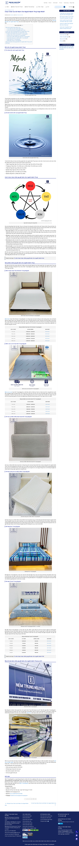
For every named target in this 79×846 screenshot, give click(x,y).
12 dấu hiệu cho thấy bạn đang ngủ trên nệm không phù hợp (66, 14)
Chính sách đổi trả (26, 817)
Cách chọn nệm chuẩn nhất (46, 816)
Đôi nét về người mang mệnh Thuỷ (12, 27)
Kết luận (7, 43)
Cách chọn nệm (63, 34)
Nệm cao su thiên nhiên (35, 841)
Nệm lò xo (49, 841)
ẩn (22, 25)
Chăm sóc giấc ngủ (64, 36)
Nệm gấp (54, 841)
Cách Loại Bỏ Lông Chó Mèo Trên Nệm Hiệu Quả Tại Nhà (66, 21)
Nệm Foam (7, 318)
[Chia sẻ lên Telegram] (36, 799)
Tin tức (60, 2)
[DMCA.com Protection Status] (30, 834)
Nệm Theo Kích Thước (18, 6)
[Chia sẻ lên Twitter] (27, 799)
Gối (48, 6)
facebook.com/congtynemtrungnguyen (19, 795)
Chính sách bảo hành (27, 816)
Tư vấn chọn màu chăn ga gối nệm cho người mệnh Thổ (29, 656)
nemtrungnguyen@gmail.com (13, 832)
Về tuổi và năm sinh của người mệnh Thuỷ (16, 30)
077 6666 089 (13, 830)
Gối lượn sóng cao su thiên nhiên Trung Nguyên (17, 37)
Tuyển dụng (66, 2)
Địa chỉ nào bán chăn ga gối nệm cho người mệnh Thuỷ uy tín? (18, 41)
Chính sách (55, 2)
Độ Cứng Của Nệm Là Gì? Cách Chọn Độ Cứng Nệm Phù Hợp (66, 17)
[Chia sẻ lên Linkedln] (34, 799)
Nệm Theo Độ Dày (30, 6)
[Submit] (64, 7)
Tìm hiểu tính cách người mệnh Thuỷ (15, 28)
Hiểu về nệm (62, 38)
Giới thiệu (45, 2)
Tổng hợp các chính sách (45, 817)
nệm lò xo (29, 712)
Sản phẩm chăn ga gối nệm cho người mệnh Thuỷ (16, 32)
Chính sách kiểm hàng (27, 824)
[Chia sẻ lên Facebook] (25, 799)
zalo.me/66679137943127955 (16, 793)
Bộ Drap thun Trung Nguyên (13, 39)
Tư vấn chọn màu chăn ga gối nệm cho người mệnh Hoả (29, 258)
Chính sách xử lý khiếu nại (28, 826)
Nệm (8, 6)
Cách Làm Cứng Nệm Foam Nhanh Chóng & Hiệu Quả (66, 28)
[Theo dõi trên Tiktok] (61, 816)
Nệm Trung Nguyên (24, 783)
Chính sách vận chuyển (27, 819)
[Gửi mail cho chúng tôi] (62, 816)
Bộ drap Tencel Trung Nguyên (14, 40)
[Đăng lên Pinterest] (31, 799)
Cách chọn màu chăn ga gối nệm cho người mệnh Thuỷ (17, 31)
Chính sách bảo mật (27, 821)
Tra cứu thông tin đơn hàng (46, 819)
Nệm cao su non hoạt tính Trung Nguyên (16, 35)
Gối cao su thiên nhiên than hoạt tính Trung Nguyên (18, 36)
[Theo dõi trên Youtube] (65, 816)
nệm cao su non (67, 46)
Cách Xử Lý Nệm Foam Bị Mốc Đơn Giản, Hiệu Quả (66, 24)
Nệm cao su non (8, 392)
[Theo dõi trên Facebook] (58, 816)
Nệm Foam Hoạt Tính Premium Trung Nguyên (17, 33)
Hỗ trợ (50, 2)
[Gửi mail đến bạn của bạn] (29, 799)
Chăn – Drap (40, 6)
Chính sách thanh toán (27, 823)
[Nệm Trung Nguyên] (13, 3)
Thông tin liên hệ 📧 (44, 821)
